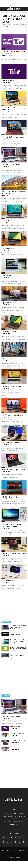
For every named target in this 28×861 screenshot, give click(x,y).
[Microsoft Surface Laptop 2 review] (14, 460)
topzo (23, 821)
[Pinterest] (15, 837)
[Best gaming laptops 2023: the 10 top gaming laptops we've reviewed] (5, 627)
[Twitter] (7, 837)
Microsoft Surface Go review (17, 733)
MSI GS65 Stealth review (10, 497)
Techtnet (3, 55)
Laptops (3, 713)
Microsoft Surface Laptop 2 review (13, 470)
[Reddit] (7, 842)
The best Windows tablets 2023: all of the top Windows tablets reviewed (17, 641)
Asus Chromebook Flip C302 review (13, 386)
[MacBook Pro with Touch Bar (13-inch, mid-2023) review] (14, 514)
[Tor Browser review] (14, 71)
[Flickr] (11, 842)
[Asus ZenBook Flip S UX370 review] (14, 544)
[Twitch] (15, 842)
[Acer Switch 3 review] (14, 322)
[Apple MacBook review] (14, 293)
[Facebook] (3, 837)
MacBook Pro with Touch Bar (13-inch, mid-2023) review (13, 525)
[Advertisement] (14, 677)
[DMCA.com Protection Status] (14, 824)
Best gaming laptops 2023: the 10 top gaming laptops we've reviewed (18, 627)
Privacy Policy (14, 850)
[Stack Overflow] (19, 842)
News (3, 105)
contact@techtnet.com (14, 821)
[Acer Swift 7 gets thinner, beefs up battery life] (14, 98)
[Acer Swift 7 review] (14, 211)
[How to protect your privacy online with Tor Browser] (14, 42)
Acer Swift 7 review (8, 221)
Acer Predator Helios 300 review (12, 415)
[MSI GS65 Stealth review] (14, 487)
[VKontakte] (19, 837)
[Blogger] (23, 842)
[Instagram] (23, 837)
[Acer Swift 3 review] (14, 238)
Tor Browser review (8, 80)
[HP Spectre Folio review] (14, 349)
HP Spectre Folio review (9, 359)
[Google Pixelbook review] (14, 266)
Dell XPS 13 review (8, 581)
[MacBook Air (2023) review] (14, 154)
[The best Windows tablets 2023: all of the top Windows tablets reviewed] (5, 642)
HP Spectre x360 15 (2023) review (18, 748)
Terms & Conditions (6, 850)
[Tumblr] (3, 842)
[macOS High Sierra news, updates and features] (14, 182)
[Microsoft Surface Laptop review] (14, 127)
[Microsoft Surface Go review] (5, 735)
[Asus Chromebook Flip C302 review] (14, 376)
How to (3, 48)
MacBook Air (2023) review (10, 164)
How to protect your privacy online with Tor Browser (13, 52)
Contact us (14, 852)
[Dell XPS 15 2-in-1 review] (14, 433)
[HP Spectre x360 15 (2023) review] (5, 749)
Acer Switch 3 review (8, 332)
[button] (26, 9)
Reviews (3, 78)
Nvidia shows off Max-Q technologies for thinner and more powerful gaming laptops (17, 655)
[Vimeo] (11, 837)
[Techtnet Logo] (14, 801)
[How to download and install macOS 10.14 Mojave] (5, 634)
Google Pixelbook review (10, 275)
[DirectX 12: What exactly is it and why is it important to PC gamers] (5, 648)
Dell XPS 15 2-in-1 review (10, 442)
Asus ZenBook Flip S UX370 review (13, 553)
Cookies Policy (22, 850)
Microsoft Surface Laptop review (12, 137)
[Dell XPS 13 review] (14, 571)
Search (6, 12)
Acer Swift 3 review (8, 248)
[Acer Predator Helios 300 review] (14, 405)
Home (2, 12)
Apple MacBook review (9, 303)
